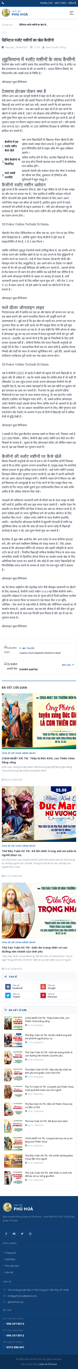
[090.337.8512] (3, 3)
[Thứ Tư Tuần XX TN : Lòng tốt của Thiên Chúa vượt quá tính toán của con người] (13, 1092)
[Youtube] (14, 1233)
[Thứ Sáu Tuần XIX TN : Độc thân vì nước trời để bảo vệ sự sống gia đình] (13, 1178)
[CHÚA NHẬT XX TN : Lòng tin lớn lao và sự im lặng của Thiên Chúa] (13, 1143)
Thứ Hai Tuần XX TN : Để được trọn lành (46, 1121)
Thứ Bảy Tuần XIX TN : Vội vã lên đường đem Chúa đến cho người (49, 1157)
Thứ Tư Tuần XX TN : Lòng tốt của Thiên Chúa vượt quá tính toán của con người (49, 1088)
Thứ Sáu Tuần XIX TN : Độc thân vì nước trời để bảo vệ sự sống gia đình (48, 1174)
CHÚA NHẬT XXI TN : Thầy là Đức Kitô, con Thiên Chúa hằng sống (38, 760)
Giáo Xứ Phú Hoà (48, 1364)
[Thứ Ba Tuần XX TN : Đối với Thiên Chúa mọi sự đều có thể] (13, 1109)
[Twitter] (22, 1233)
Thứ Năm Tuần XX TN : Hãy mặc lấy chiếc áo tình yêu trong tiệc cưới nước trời (48, 1071)
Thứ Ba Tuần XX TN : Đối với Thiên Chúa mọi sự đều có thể (48, 1105)
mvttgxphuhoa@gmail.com (22, 1295)
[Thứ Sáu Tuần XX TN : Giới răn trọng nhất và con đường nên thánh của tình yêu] (39, 910)
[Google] (30, 1233)
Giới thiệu (60, 3)
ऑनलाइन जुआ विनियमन (14, 82)
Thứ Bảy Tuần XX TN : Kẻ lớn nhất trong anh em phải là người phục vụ (39, 853)
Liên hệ (72, 3)
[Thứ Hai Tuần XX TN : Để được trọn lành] (13, 1126)
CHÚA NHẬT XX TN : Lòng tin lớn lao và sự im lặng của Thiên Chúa (49, 1140)
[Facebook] (6, 1233)
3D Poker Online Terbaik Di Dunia (25, 224)
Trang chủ (46, 3)
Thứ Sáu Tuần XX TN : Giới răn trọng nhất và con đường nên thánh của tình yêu (34, 949)
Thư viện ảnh (12, 1265)
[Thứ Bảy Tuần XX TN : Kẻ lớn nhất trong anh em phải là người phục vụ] (39, 814)
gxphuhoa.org (15, 1301)
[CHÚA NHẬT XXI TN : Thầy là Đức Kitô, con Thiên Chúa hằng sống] (39, 721)
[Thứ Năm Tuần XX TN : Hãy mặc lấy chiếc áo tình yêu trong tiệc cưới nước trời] (13, 1074)
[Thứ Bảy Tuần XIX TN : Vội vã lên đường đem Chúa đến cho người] (13, 1160)
